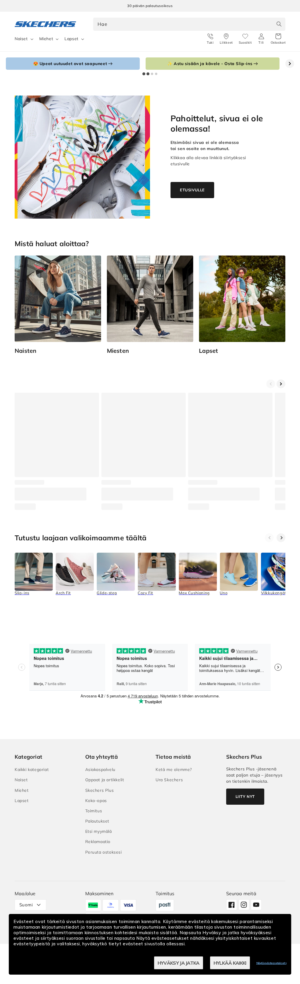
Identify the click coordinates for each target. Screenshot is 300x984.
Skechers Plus (99, 790)
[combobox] (189, 24)
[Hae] (278, 24)
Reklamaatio (98, 841)
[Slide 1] (143, 73)
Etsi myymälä (98, 831)
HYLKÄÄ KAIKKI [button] (230, 963)
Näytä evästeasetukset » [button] (271, 963)
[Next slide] (289, 63)
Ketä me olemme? (174, 769)
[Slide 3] (152, 74)
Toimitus (93, 810)
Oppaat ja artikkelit (104, 779)
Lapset (71, 38)
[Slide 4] (156, 74)
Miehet (46, 38)
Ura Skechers (169, 779)
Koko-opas (96, 800)
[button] (278, 39)
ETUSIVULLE (192, 190)
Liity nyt (245, 796)
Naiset (21, 38)
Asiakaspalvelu (100, 769)
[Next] (281, 537)
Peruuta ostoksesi (103, 852)
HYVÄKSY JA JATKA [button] (179, 963)
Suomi (26, 905)
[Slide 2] (147, 73)
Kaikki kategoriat (32, 769)
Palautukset (97, 821)
